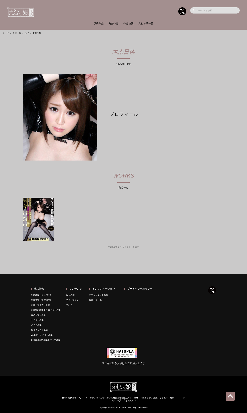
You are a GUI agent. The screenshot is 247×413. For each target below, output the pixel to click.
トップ (6, 33)
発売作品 (113, 23)
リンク (69, 305)
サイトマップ (72, 300)
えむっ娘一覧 (145, 23)
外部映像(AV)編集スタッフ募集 (45, 340)
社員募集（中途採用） (41, 300)
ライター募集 (37, 320)
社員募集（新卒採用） (41, 295)
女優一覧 (17, 33)
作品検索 (129, 23)
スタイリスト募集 (39, 330)
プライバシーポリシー (139, 288)
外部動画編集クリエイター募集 (46, 310)
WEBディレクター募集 (41, 335)
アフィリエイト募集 (98, 295)
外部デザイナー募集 (40, 305)
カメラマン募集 (38, 315)
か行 (27, 33)
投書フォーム (95, 300)
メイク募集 (36, 325)
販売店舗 (70, 295)
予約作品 (99, 23)
